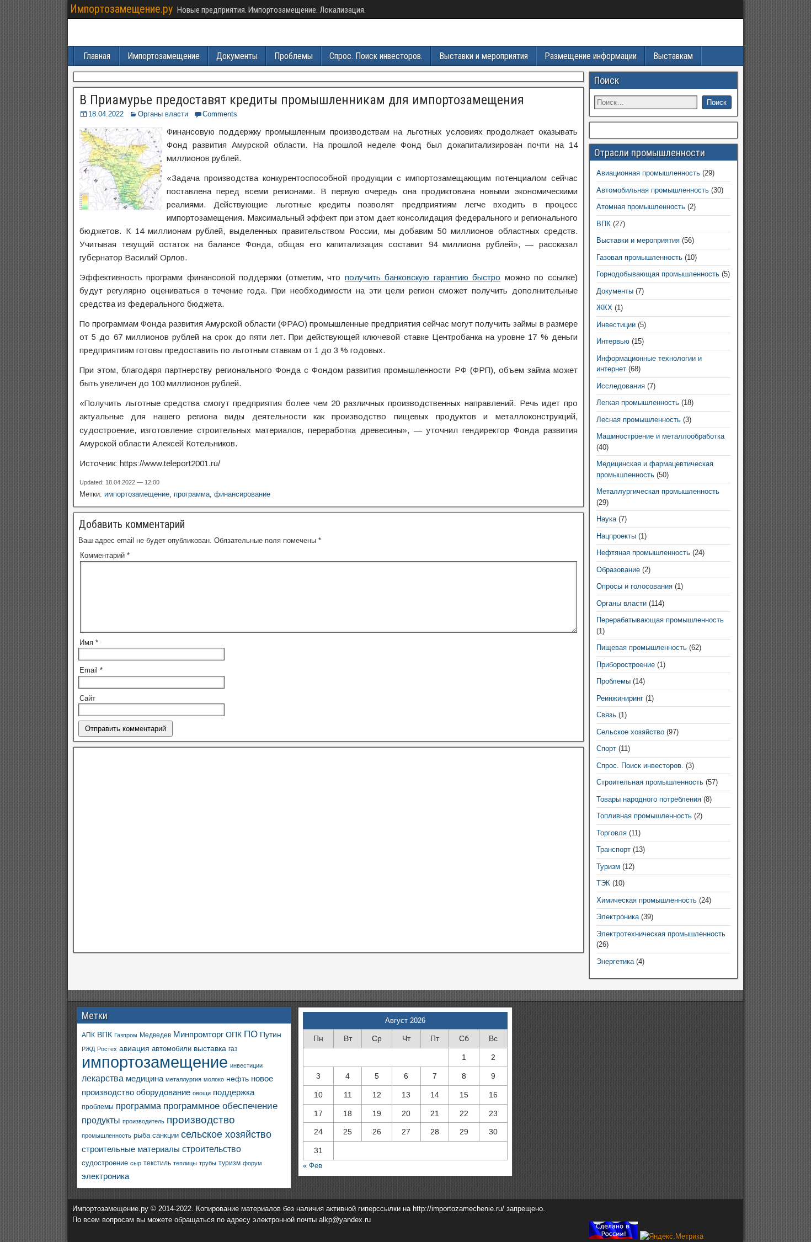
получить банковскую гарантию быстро (422, 277)
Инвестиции (616, 325)
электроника (105, 1176)
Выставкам (673, 56)
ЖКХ (604, 307)
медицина (144, 1078)
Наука (606, 519)
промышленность (106, 1135)
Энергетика (615, 961)
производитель (143, 1121)
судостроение (105, 1163)
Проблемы (293, 56)
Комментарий (105, 555)
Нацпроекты (616, 536)
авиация (134, 1048)
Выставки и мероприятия (483, 56)
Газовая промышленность (639, 257)
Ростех (107, 1049)
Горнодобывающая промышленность (657, 274)
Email (91, 670)
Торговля (611, 833)
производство (201, 1120)
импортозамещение (136, 494)
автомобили (171, 1049)
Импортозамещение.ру (121, 8)
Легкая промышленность (637, 402)
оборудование (163, 1092)
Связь (606, 715)
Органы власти (163, 114)
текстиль (157, 1163)
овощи (202, 1093)
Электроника (617, 917)
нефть (237, 1078)
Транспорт (613, 849)
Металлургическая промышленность (657, 491)
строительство (211, 1149)
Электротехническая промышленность (660, 934)
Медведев (155, 1034)
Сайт (87, 698)
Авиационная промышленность (648, 173)
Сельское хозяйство (630, 732)
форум (252, 1163)
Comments (219, 114)
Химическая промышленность (646, 900)
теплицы (185, 1163)
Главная (96, 56)
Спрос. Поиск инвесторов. (376, 56)
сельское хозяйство (226, 1134)
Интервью (612, 341)
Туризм (608, 866)
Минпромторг (198, 1034)
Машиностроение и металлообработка (660, 436)
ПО (251, 1034)
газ (233, 1048)
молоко (214, 1079)
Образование (618, 570)
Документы (237, 56)
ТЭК (603, 883)
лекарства (103, 1078)
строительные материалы (131, 1149)
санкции (165, 1135)
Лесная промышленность (638, 419)
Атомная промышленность (640, 206)
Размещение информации (591, 56)
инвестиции (246, 1065)
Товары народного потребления (648, 799)
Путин (270, 1035)
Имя (88, 642)
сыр (135, 1163)
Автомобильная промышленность (652, 190)
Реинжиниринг (619, 698)
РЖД (88, 1049)
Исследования (620, 386)
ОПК (234, 1034)
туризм (229, 1162)
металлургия (183, 1079)
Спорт (606, 748)
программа (192, 494)
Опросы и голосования (634, 586)
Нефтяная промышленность (643, 552)
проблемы (98, 1107)
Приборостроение (625, 664)
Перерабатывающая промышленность (660, 620)
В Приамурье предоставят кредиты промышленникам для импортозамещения (301, 100)
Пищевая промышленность (641, 647)
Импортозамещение (163, 56)
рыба (142, 1135)
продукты (101, 1120)
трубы (207, 1163)
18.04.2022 (106, 114)
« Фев (312, 1165)
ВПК (603, 224)
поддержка (233, 1092)
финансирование (242, 494)
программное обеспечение (220, 1106)
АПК (88, 1035)
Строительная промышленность (649, 782)
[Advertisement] (328, 853)
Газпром (125, 1035)
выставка (210, 1048)
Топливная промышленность (644, 816)
